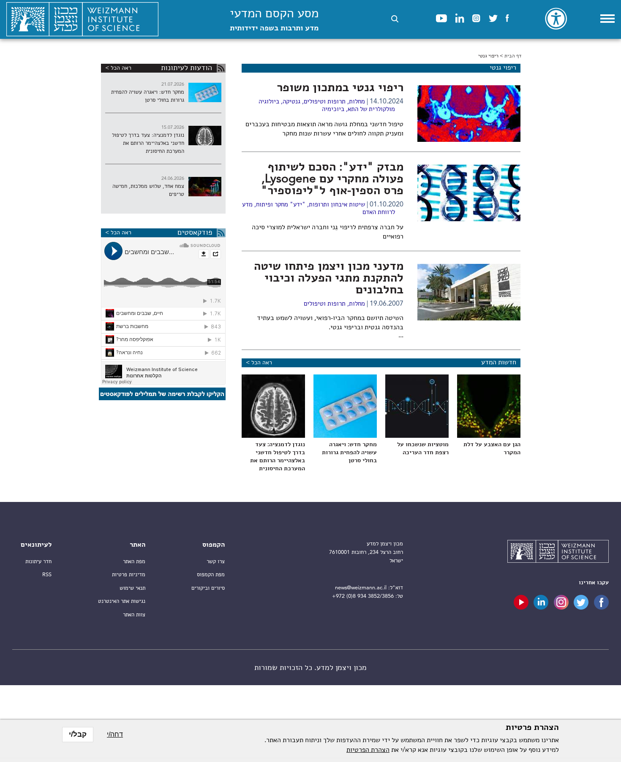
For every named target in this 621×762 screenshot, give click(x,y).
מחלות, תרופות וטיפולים (334, 102)
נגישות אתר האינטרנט (121, 601)
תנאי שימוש (132, 588)
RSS (47, 575)
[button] (394, 19)
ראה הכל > (259, 363)
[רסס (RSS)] (221, 68)
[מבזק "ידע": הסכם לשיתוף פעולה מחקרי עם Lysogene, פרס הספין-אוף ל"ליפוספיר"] (468, 193)
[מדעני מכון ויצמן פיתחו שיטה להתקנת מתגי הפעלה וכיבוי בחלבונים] (468, 292)
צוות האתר (134, 615)
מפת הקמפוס (211, 575)
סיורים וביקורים (208, 588)
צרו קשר (216, 561)
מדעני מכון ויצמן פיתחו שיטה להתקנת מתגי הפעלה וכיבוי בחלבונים (328, 278)
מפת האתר (134, 561)
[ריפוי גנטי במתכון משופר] (468, 113)
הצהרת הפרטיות (367, 750)
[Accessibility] (556, 19)
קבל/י (78, 734)
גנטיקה (291, 102)
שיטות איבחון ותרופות (337, 205)
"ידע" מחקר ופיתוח (280, 205)
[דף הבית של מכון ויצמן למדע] (82, 19)
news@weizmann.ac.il (361, 588)
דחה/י (115, 734)
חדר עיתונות (38, 561)
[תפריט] (607, 18)
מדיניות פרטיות (128, 575)
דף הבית (512, 56)
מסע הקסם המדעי (274, 20)
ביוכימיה (333, 109)
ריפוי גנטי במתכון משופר (340, 88)
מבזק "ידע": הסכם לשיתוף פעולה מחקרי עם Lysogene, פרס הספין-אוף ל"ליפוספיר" (332, 179)
